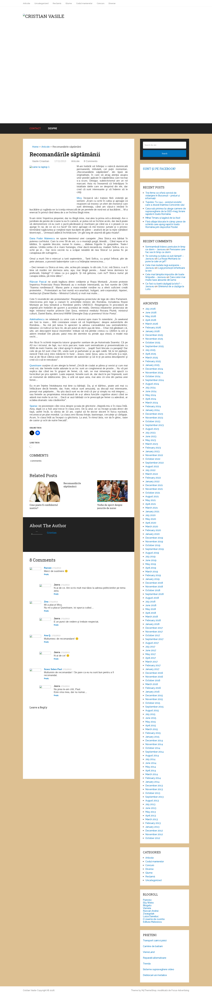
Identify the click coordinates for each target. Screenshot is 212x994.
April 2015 (150, 725)
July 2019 (150, 556)
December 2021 (154, 485)
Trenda (147, 963)
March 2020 (151, 526)
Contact (35, 128)
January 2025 (152, 365)
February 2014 (153, 778)
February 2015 (153, 733)
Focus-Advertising (180, 990)
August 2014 (152, 755)
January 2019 (152, 579)
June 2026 (150, 312)
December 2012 (154, 830)
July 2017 (150, 646)
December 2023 (154, 414)
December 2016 (154, 673)
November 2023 (154, 417)
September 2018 (154, 594)
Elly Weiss (148, 902)
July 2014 (150, 759)
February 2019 (153, 575)
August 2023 (152, 429)
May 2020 (150, 519)
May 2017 (150, 654)
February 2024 (153, 406)
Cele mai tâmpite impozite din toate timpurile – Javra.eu (164, 276)
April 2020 (150, 522)
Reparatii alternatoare (154, 957)
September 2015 (154, 706)
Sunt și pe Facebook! (159, 169)
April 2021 (150, 504)
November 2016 (154, 676)
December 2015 (154, 695)
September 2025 (154, 346)
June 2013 (150, 808)
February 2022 (153, 477)
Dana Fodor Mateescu (42, 238)
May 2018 (150, 609)
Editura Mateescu (152, 922)
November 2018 (154, 586)
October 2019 (152, 545)
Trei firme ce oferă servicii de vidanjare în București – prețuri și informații (162, 195)
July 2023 (150, 432)
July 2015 (150, 714)
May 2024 (150, 395)
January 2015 (152, 736)
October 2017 (152, 635)
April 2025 (150, 353)
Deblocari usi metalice (155, 975)
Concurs (100, 3)
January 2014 (152, 781)
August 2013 (152, 800)
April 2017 (150, 658)
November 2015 (154, 699)
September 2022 (154, 462)
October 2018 (152, 590)
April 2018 (150, 613)
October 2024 (152, 376)
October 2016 (152, 680)
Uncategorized (41, 3)
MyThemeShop (149, 990)
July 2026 (150, 308)
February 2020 (153, 530)
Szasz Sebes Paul (53, 669)
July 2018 (150, 601)
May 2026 (150, 316)
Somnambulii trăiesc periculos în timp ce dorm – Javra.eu (165, 248)
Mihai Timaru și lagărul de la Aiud (162, 217)
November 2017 (154, 631)
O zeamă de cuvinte (154, 919)
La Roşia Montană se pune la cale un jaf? (163, 260)
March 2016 (151, 684)
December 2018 (154, 582)
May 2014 (150, 766)
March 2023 (151, 444)
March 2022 (151, 474)
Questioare (35, 365)
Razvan (47, 568)
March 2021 (151, 507)
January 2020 (152, 534)
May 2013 (150, 811)
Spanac (34, 406)
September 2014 (154, 751)
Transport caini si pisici (155, 940)
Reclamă (57, 3)
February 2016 (153, 688)
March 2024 (151, 402)
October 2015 (152, 703)
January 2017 (152, 669)
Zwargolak (148, 913)
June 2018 (150, 605)
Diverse (112, 3)
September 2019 (154, 549)
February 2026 (153, 327)
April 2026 (150, 320)
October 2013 (152, 793)
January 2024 (152, 410)
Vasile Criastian (40, 161)
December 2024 (154, 368)
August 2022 (152, 466)
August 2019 (152, 552)
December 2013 (154, 785)
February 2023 (153, 447)
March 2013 (151, 819)
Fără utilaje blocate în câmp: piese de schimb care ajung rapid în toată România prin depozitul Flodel (165, 224)
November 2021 (154, 489)
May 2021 (150, 500)
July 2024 (150, 387)
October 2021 (152, 492)
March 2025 (151, 357)
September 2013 (154, 796)
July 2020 (150, 515)
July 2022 (150, 470)
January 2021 (152, 511)
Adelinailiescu (37, 319)
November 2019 (154, 541)
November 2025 (154, 338)
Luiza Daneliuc (151, 916)
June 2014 (150, 763)
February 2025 (153, 361)
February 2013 (153, 823)
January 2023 (152, 451)
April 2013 (150, 815)
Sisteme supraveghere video (158, 969)
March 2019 (151, 571)
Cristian (52, 532)
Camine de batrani (153, 946)
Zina (46, 601)
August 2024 (152, 383)
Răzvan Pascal (39, 281)
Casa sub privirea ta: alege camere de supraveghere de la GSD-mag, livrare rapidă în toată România (165, 211)
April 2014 (150, 770)
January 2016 (152, 691)
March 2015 (151, 729)
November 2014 (154, 744)
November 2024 (154, 372)
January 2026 (152, 331)
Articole (26, 3)
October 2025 (152, 342)
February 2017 (153, 665)
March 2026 (151, 323)
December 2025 (154, 335)
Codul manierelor (84, 3)
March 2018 (151, 616)
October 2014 (152, 748)
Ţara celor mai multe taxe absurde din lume (165, 278)
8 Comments (90, 161)
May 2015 (150, 721)
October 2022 (152, 459)
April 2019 (150, 567)
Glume (68, 3)
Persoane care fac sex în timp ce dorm (165, 251)
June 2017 (150, 650)
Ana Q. (47, 635)
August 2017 (152, 643)
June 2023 (150, 436)
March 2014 (151, 774)
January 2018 (152, 624)
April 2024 (150, 399)
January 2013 (152, 826)
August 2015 (152, 710)
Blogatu (147, 905)
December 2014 (154, 740)
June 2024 (150, 391)
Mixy (79, 198)
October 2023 (152, 421)
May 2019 (150, 564)
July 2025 (150, 350)
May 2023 (150, 440)
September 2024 (154, 380)
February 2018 (153, 620)
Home (35, 146)
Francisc (147, 900)
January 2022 (152, 481)
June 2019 (150, 560)
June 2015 (150, 718)
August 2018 (152, 597)
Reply (46, 574)
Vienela (147, 908)
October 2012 (152, 838)
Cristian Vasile (29, 990)
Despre (52, 128)
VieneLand (149, 952)
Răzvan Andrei (150, 911)
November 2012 (154, 834)
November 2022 (154, 455)
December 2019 (154, 537)
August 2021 (152, 496)
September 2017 (154, 639)
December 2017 (154, 628)
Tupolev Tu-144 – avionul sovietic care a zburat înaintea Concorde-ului (164, 203)
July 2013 (150, 804)
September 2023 (154, 425)
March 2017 (151, 661)
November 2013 (154, 789)
